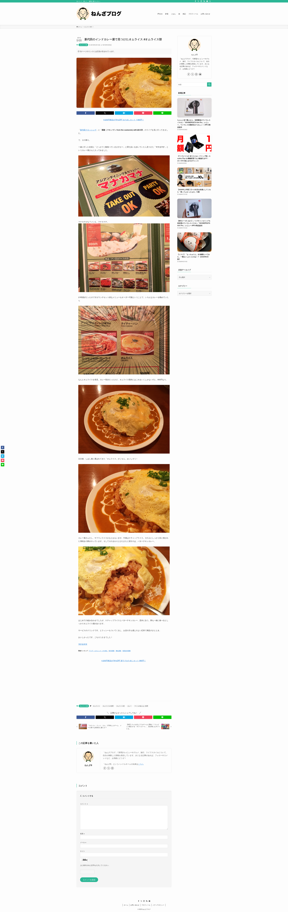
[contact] (207, 1)
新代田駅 (111, 651)
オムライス (96, 706)
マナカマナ (82, 644)
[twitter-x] (198, 1)
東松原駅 (118, 651)
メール (83, 842)
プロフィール (146, 905)
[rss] (204, 1)
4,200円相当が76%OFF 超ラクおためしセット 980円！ (123, 660)
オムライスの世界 (108, 706)
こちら (141, 764)
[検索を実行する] (209, 84)
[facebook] (195, 1)
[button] (85, 113)
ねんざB (88, 765)
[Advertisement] (123, 681)
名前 (82, 833)
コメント (84, 803)
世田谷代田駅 (127, 651)
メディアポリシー (158, 905)
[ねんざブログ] (99, 13)
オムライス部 (83, 45)
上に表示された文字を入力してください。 (95, 865)
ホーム (126, 905)
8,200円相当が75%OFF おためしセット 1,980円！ (124, 119)
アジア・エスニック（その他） (98, 651)
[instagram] (201, 1)
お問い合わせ (134, 905)
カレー (129, 706)
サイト (82, 851)
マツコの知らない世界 (141, 706)
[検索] (210, 1)
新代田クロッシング (88, 130)
